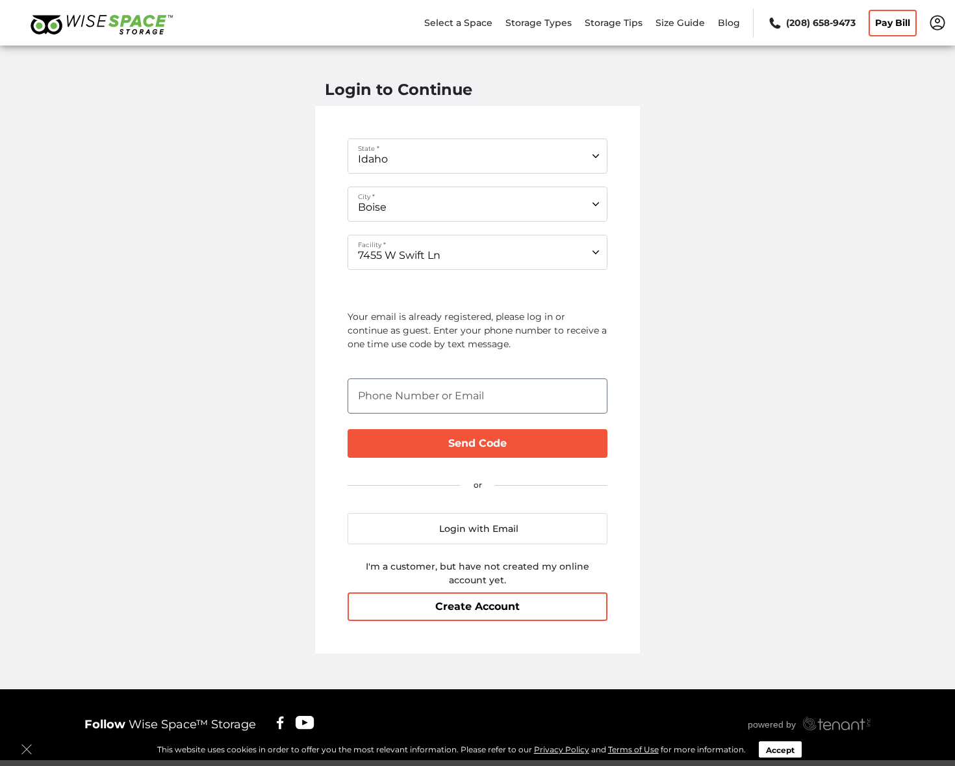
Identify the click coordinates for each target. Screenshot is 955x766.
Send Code (477, 443)
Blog (729, 23)
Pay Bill (892, 23)
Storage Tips (614, 23)
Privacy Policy (561, 749)
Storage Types (538, 23)
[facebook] (280, 722)
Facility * (372, 245)
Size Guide (680, 23)
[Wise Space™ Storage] (101, 41)
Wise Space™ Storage (170, 724)
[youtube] (305, 722)
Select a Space (458, 23)
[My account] (937, 22)
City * (366, 196)
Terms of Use (633, 749)
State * (368, 148)
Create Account (477, 606)
